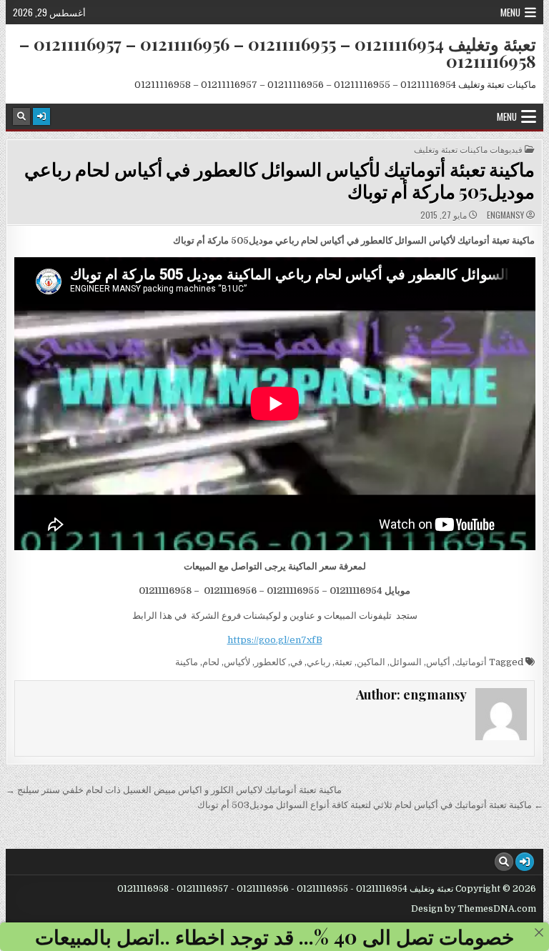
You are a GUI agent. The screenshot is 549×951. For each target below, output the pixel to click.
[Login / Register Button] (41, 116)
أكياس (438, 662)
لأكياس (237, 662)
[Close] (539, 932)
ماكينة (186, 662)
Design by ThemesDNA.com (473, 909)
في (296, 662)
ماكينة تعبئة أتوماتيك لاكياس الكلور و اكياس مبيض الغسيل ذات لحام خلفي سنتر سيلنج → (174, 790)
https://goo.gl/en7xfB (274, 639)
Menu (510, 12)
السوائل (406, 662)
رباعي (318, 662)
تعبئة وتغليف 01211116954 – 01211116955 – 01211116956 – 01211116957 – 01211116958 (277, 52)
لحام (210, 662)
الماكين (371, 662)
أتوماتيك (471, 662)
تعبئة (343, 662)
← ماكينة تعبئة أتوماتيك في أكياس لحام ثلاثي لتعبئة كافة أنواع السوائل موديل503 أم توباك (370, 805)
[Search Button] (21, 116)
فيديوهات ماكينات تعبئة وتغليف (468, 149)
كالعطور (270, 662)
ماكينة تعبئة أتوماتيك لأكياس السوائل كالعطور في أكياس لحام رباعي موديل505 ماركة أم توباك (279, 180)
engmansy (505, 215)
